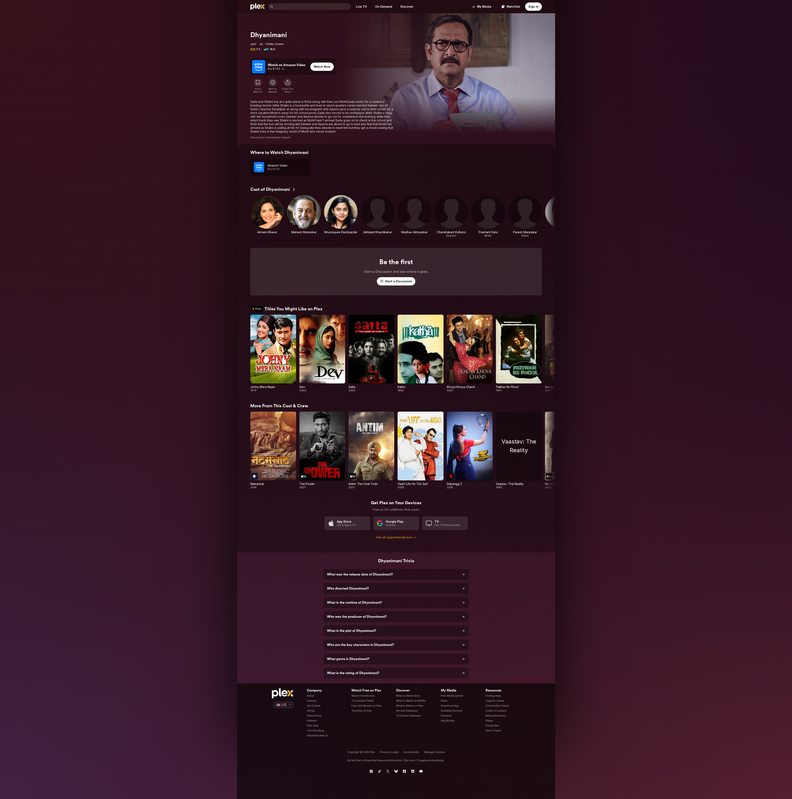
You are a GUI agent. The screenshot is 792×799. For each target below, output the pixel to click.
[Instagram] (371, 771)
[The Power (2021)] (322, 450)
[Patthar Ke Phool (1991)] (519, 353)
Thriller (269, 44)
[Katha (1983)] (420, 353)
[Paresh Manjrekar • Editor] (525, 216)
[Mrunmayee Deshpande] (341, 216)
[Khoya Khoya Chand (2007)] (470, 353)
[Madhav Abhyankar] (414, 216)
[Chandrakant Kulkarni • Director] (451, 216)
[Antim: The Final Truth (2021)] (371, 450)
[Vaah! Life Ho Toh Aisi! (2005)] (420, 450)
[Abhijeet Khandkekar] (377, 216)
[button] (287, 85)
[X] (388, 771)
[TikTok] (379, 771)
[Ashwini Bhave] (267, 216)
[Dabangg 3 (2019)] (470, 450)
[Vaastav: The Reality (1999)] (519, 450)
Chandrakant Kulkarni (278, 137)
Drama (279, 44)
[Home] (257, 6)
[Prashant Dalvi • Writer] (488, 216)
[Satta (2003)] (371, 353)
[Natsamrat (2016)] (273, 450)
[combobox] (312, 6)
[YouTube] (421, 771)
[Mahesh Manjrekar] (304, 216)
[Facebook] (404, 771)
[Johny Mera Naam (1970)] (273, 353)
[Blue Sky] (396, 771)
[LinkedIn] (413, 771)
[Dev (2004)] (322, 353)
